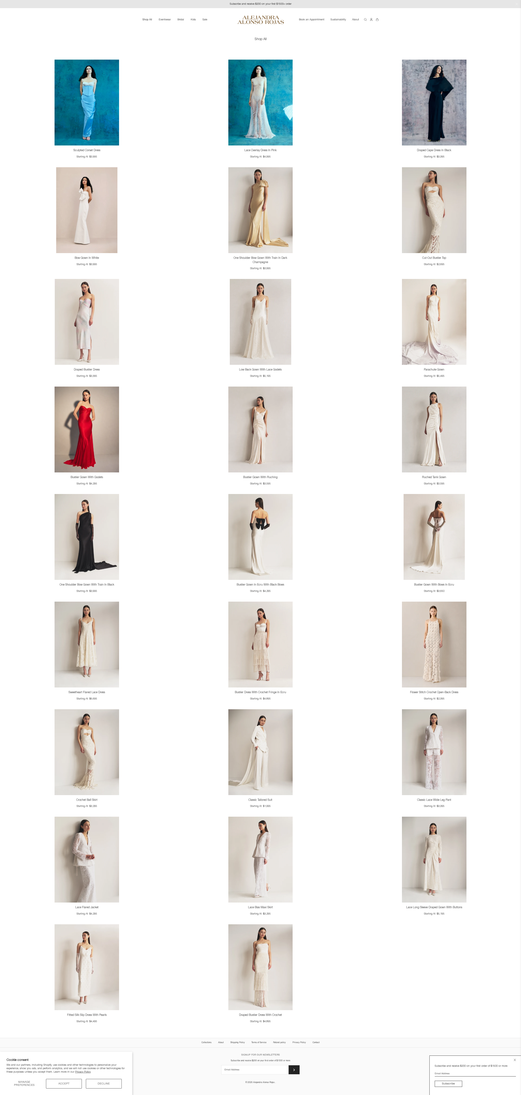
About (355, 20)
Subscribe (448, 1084)
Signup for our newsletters (260, 1055)
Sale (204, 20)
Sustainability (338, 20)
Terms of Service (259, 1043)
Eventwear (165, 20)
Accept (64, 1084)
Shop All (147, 20)
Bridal (180, 20)
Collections (206, 1043)
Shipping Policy (237, 1043)
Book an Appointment (311, 20)
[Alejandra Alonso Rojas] (260, 16)
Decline (104, 1084)
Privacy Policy (83, 1072)
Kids (193, 20)
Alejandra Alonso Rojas (264, 1082)
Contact (316, 1043)
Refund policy (279, 1043)
